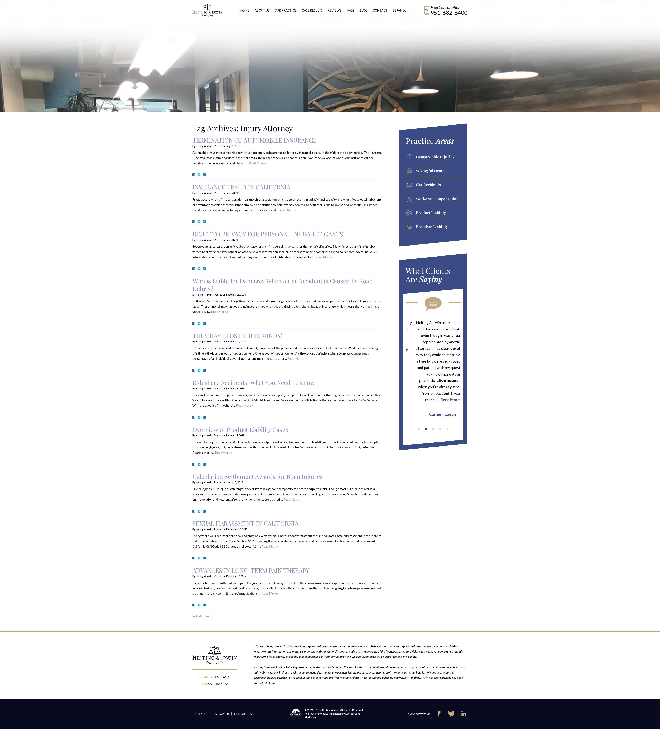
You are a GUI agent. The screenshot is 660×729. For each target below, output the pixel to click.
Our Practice (285, 10)
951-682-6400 (449, 13)
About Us (262, 10)
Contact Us (243, 713)
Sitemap (201, 713)
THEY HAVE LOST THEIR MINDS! (237, 335)
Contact (380, 10)
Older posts (202, 616)
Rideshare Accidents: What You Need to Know (253, 382)
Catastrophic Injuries (435, 156)
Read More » (257, 163)
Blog (363, 10)
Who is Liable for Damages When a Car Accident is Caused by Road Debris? (282, 285)
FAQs (350, 10)
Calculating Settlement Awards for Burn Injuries (257, 476)
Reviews (334, 10)
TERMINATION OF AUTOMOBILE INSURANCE (254, 140)
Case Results (312, 10)
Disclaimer (220, 713)
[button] (419, 429)
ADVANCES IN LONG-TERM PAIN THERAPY (251, 570)
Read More (440, 399)
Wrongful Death (430, 170)
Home (244, 10)
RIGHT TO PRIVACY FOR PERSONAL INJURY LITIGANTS (267, 234)
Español (399, 10)
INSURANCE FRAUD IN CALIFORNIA (241, 187)
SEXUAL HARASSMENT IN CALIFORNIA (245, 523)
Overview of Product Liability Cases (240, 429)
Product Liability (431, 212)
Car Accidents (428, 184)
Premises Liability (432, 226)
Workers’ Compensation (437, 198)
